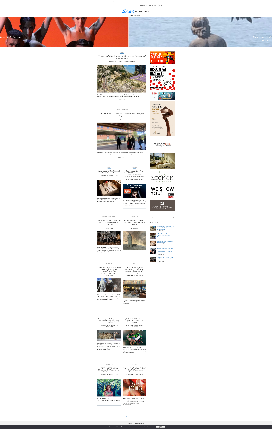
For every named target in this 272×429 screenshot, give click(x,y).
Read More (222, 40)
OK (157, 426)
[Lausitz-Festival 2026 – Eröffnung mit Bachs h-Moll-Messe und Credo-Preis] (153, 260)
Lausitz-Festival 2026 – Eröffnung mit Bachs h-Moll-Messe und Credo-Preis (109, 222)
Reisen (122, 52)
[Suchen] (173, 5)
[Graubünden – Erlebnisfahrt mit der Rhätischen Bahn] (153, 244)
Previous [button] (1, 32)
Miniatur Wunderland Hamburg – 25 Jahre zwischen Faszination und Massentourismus (122, 57)
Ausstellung (119, 109)
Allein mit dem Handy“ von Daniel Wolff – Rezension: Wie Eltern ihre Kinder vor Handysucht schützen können (134, 173)
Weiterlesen (122, 100)
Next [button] (270, 32)
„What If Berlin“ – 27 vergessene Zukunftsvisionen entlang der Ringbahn (122, 115)
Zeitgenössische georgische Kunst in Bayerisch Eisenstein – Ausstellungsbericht (109, 269)
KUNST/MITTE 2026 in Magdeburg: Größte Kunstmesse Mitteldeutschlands (109, 370)
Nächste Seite (125, 416)
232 (119, 417)
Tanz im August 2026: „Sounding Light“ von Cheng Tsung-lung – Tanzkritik (109, 320)
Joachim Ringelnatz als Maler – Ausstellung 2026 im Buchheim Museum (134, 222)
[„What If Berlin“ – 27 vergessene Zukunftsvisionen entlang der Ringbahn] (153, 236)
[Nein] (270, 427)
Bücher (134, 167)
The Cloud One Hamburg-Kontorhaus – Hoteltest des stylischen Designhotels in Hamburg (134, 270)
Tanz (109, 315)
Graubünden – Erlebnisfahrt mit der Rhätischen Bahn (109, 172)
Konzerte (104, 216)
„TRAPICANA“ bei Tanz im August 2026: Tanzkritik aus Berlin (134, 320)
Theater (125, 109)
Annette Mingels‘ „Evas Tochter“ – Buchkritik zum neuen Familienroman (134, 370)
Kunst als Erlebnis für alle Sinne (222, 37)
